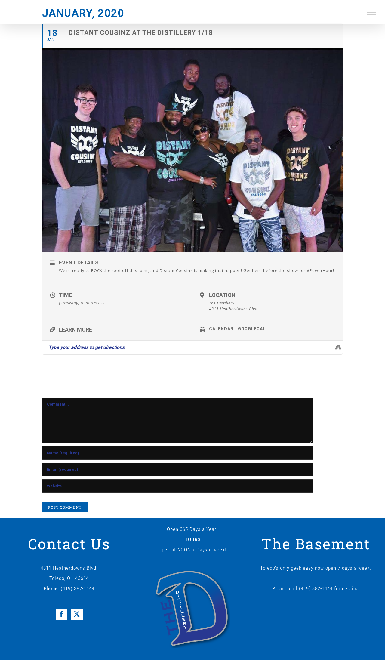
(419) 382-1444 (77, 588)
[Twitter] (77, 614)
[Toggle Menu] (371, 14)
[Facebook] (61, 614)
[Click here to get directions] (338, 347)
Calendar (221, 328)
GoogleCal (252, 328)
